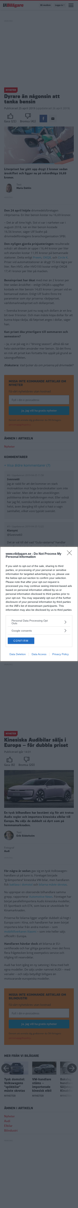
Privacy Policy (60, 654)
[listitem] (39, 622)
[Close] (70, 554)
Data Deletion (17, 654)
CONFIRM (21, 640)
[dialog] (39, 604)
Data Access (39, 654)
